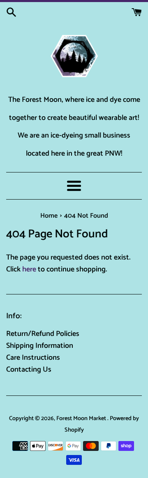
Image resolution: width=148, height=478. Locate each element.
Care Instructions (33, 358)
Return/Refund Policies (42, 334)
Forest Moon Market (81, 418)
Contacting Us (28, 369)
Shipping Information (39, 346)
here (29, 269)
